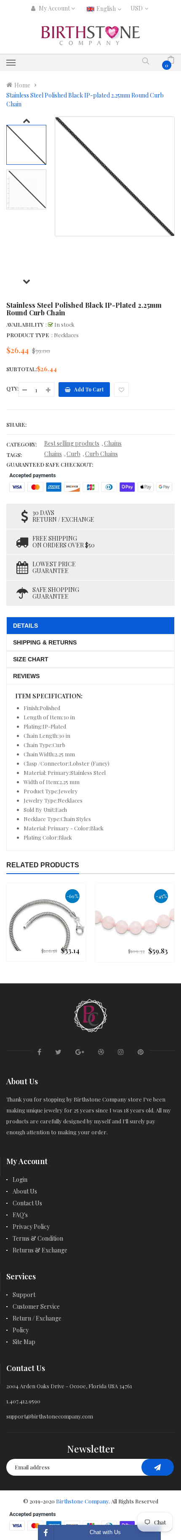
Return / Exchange (37, 1318)
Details (25, 625)
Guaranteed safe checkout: (49, 464)
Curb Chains (101, 454)
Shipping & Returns (45, 642)
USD (138, 8)
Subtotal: (21, 368)
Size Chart (30, 659)
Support (24, 1295)
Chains (113, 443)
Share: (16, 424)
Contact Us (27, 1203)
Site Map (24, 1342)
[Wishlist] (121, 389)
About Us (25, 1191)
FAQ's (20, 1215)
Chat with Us (105, 1532)
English (106, 9)
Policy (21, 1330)
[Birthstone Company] (90, 1014)
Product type (27, 334)
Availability (24, 324)
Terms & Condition (38, 1238)
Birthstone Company (82, 1501)
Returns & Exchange (40, 1250)
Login (20, 1179)
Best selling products (71, 443)
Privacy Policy (31, 1227)
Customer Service (36, 1306)
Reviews (26, 676)
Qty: (12, 388)
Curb (73, 454)
